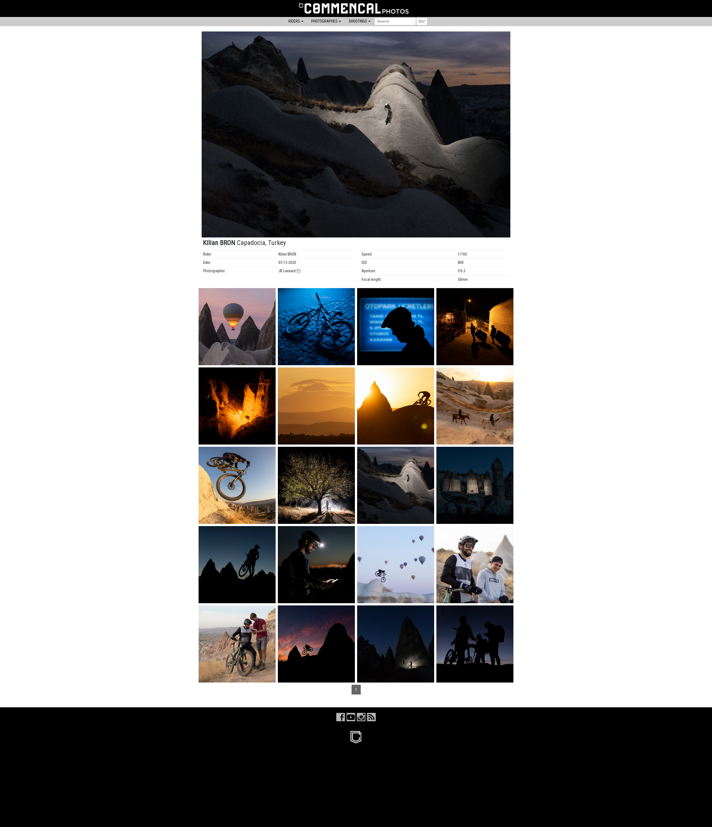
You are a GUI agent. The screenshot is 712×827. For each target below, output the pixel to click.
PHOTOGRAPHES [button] (324, 21)
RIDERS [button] (294, 21)
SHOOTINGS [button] (358, 21)
